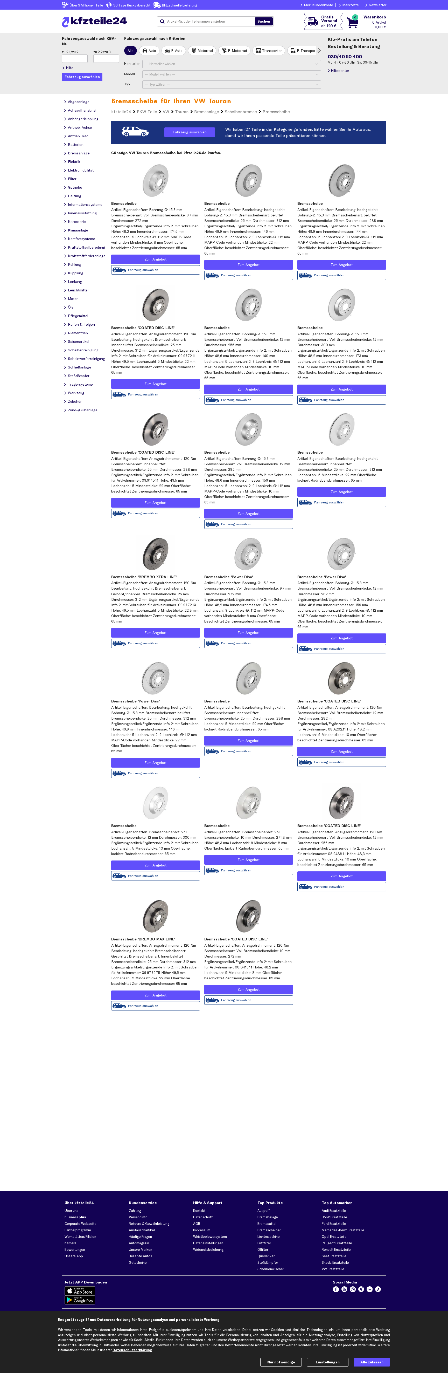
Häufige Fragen (140, 1236)
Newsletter (377, 5)
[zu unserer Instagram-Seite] (353, 1290)
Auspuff (263, 1210)
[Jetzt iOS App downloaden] (80, 1290)
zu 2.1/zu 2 (70, 52)
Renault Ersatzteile (336, 1249)
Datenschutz (203, 1217)
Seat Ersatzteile (334, 1256)
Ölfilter (262, 1249)
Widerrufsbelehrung (208, 1249)
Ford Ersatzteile (334, 1223)
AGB (196, 1223)
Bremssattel (266, 1223)
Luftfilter (264, 1243)
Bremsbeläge (267, 1217)
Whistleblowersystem (210, 1236)
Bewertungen (75, 1249)
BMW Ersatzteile (334, 1217)
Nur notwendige (281, 1362)
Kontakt (199, 1210)
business (75, 1217)
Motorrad (205, 50)
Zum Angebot (155, 259)
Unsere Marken (140, 1249)
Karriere (70, 1243)
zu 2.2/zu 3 (102, 52)
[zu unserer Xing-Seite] (361, 1290)
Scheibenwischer (270, 1269)
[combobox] (208, 21)
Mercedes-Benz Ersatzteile (343, 1230)
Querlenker (266, 1256)
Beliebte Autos (140, 1256)
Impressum (201, 1230)
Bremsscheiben (269, 1230)
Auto (152, 50)
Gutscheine (138, 1262)
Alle (131, 50)
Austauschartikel (142, 1230)
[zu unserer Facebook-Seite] (336, 1290)
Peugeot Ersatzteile (337, 1243)
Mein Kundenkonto (318, 5)
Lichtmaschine (268, 1236)
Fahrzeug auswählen (190, 132)
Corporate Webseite (80, 1223)
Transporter (272, 50)
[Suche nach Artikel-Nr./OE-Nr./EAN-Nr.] (264, 21)
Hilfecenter (340, 70)
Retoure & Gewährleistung (149, 1223)
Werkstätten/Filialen (80, 1236)
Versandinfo (138, 1217)
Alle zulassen (371, 1362)
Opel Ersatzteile (334, 1236)
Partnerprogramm (78, 1230)
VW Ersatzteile (333, 1269)
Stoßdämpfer (267, 1262)
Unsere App (74, 1256)
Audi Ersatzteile (334, 1210)
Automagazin (139, 1243)
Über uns (71, 1210)
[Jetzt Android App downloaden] (80, 1299)
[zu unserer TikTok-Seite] (378, 1290)
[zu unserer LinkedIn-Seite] (370, 1290)
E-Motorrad (237, 50)
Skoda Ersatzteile (335, 1262)
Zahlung (135, 1210)
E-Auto (177, 50)
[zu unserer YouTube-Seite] (344, 1290)
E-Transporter (308, 50)
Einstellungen (328, 1362)
